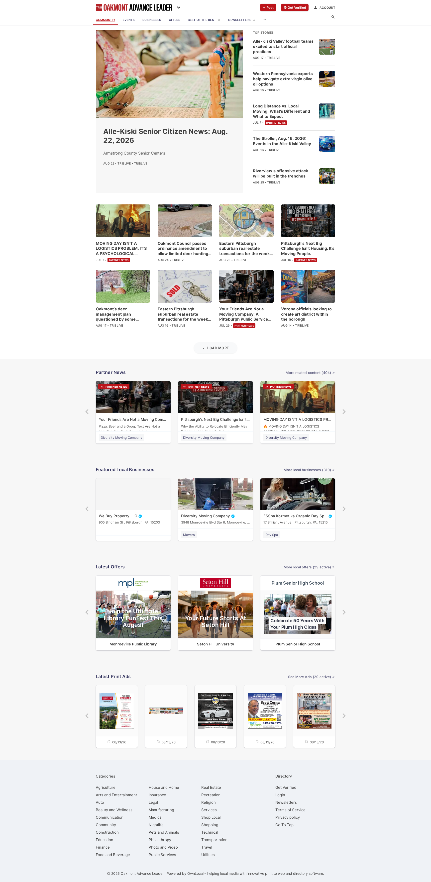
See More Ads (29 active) (309, 677)
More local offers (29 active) (307, 567)
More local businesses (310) (307, 470)
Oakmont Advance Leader (143, 873)
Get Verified (285, 787)
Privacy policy (287, 817)
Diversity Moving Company (121, 438)
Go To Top (284, 824)
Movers (189, 535)
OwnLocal (195, 873)
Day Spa (271, 535)
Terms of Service (290, 809)
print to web (275, 873)
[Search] (333, 17)
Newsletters (286, 802)
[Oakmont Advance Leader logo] (134, 7)
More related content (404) (308, 372)
